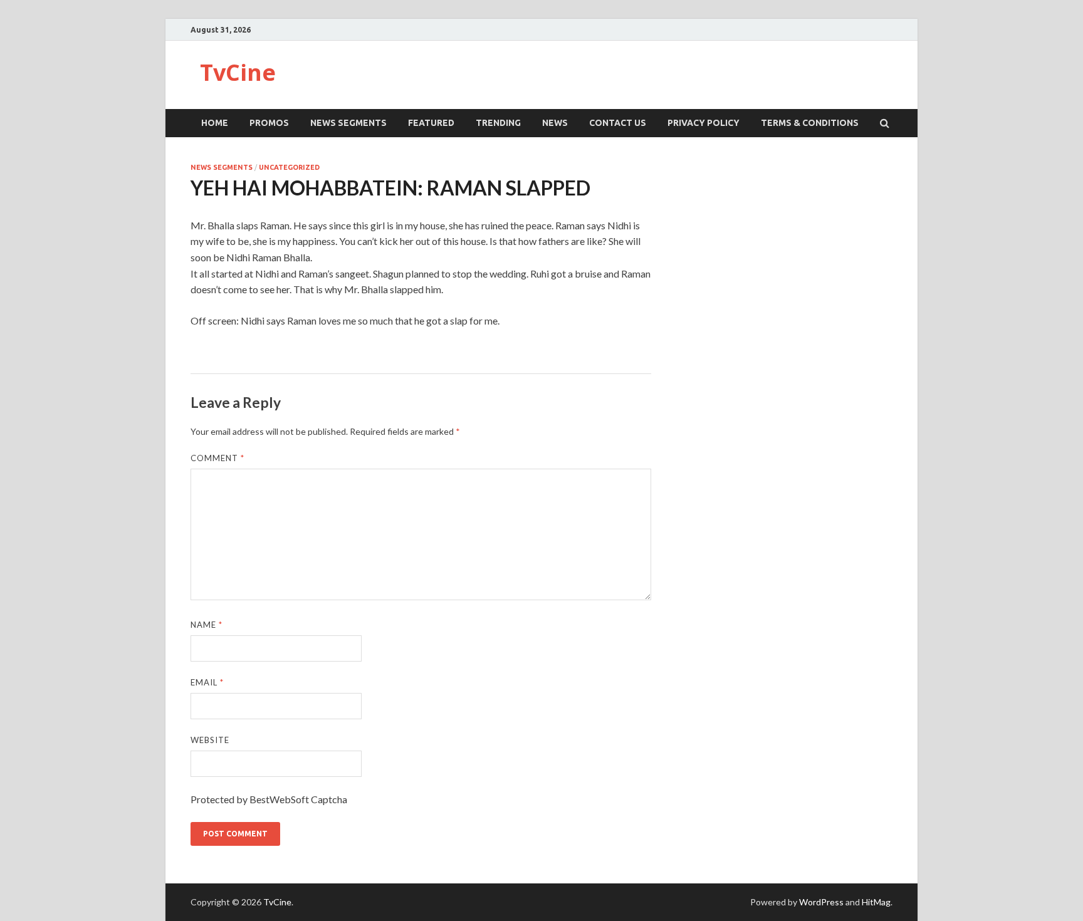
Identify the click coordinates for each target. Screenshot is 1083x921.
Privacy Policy (703, 123)
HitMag (876, 902)
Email (207, 682)
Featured (431, 123)
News (555, 123)
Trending (498, 123)
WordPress (821, 902)
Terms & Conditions (810, 123)
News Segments (348, 123)
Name (206, 625)
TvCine (238, 72)
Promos (269, 123)
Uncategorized (289, 167)
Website (210, 740)
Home (214, 123)
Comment (217, 458)
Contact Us (617, 123)
